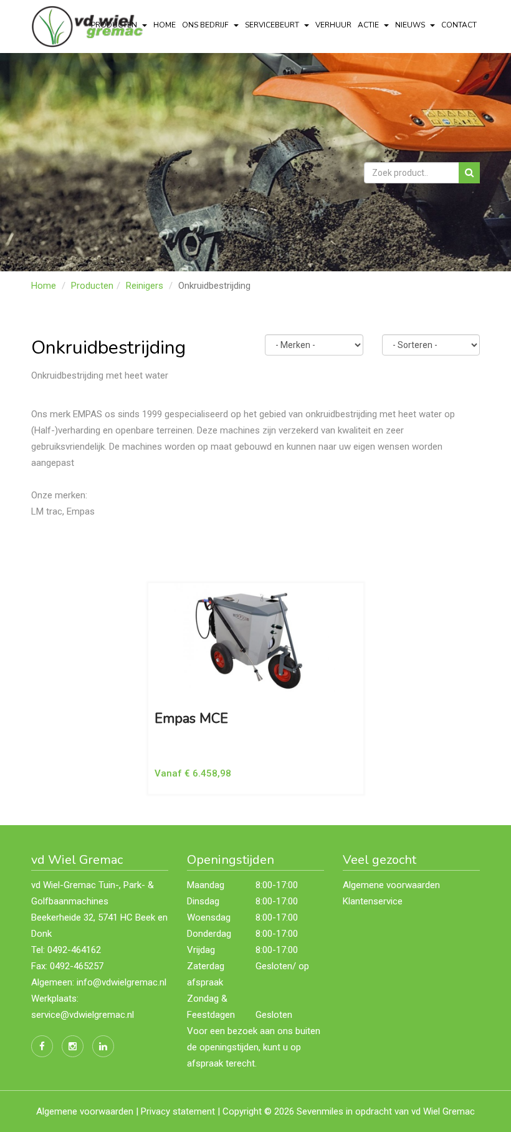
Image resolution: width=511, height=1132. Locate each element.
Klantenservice (373, 901)
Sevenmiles (320, 1111)
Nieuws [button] (411, 25)
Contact (459, 25)
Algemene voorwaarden (391, 885)
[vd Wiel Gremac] (89, 25)
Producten (92, 285)
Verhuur (333, 25)
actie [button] (369, 25)
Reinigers (144, 285)
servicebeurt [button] (273, 25)
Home (164, 25)
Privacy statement (178, 1111)
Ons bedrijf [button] (206, 25)
